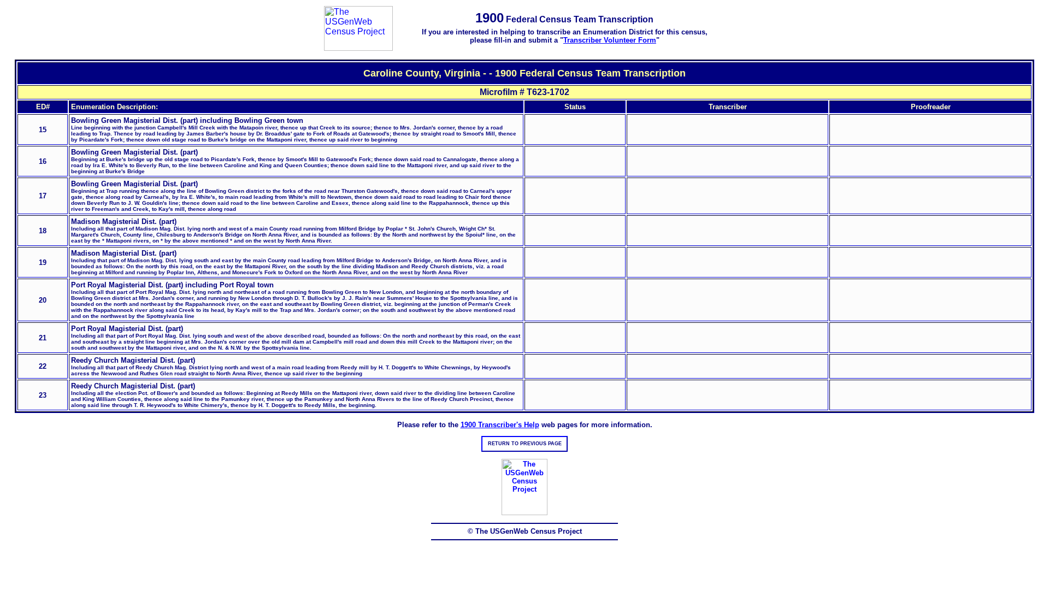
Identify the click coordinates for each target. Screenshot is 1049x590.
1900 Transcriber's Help (500, 425)
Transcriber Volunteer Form (609, 40)
